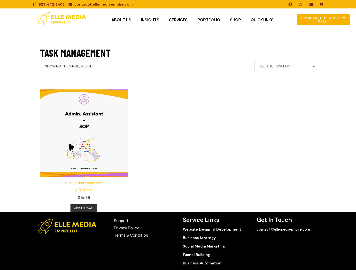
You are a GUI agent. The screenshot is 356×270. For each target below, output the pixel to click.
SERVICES (178, 19)
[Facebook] (290, 4)
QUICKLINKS (262, 19)
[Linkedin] (311, 4)
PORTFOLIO (208, 19)
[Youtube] (321, 4)
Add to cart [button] (84, 208)
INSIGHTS (150, 19)
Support (121, 220)
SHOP (235, 19)
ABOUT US (121, 19)
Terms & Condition (131, 235)
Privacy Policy (126, 228)
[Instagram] (300, 4)
